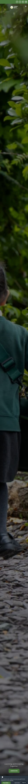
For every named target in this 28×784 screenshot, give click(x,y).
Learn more (17, 782)
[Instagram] (20, 2)
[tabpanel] (14, 394)
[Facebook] (17, 2)
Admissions (14, 771)
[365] (23, 2)
